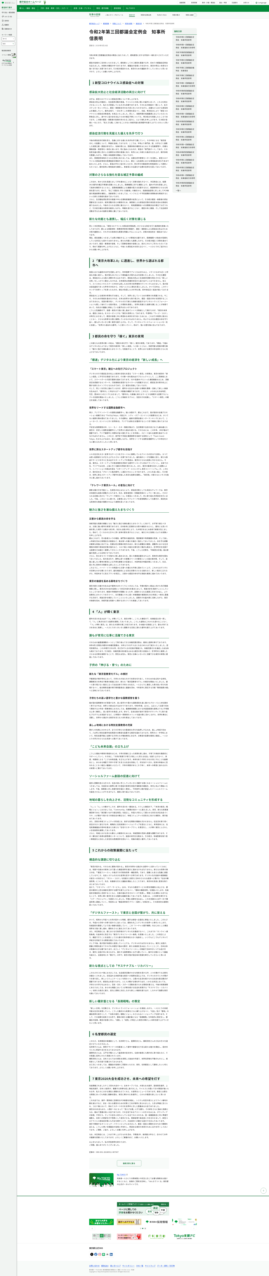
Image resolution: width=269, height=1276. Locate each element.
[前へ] (92, 1228)
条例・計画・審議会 (208, 2)
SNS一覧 (139, 1265)
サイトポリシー (128, 1265)
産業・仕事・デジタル (82, 8)
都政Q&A (104, 1265)
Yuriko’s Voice (162, 15)
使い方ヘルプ (115, 1265)
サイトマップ (150, 1265)
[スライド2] (142, 1228)
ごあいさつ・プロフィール (114, 15)
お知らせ (246, 2)
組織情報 (182, 2)
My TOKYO (130, 8)
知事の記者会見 (146, 15)
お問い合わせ (94, 1265)
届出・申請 (223, 2)
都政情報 (117, 8)
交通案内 (235, 2)
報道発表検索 (6, 50)
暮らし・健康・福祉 (27, 8)
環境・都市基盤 (102, 8)
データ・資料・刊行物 (166, 1265)
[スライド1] (140, 1228)
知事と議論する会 (192, 15)
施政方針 (132, 15)
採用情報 (194, 2)
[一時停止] (145, 1228)
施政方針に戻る (129, 1163)
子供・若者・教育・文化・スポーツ (54, 8)
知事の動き (176, 15)
